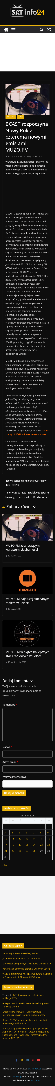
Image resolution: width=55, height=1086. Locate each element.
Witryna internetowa (14, 777)
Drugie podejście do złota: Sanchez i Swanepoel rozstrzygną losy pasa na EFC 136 (25, 1035)
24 (5, 850)
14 (34, 838)
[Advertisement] (27, 52)
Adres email (10, 762)
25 (13, 850)
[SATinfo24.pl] (6, 29)
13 (27, 838)
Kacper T (6, 1020)
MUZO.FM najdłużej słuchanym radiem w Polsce (27, 601)
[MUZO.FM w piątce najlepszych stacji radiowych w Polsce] (27, 622)
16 (48, 838)
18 (13, 844)
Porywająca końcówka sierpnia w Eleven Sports (26, 968)
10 (5, 838)
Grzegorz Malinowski (13, 1003)
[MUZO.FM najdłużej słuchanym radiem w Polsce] (27, 569)
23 (48, 844)
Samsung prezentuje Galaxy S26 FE (20, 953)
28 (34, 850)
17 (5, 844)
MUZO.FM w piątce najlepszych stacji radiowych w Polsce (28, 654)
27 (27, 850)
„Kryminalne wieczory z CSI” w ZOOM (21, 958)
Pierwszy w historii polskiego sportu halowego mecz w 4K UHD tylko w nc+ (27, 495)
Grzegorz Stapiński (34, 156)
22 (41, 844)
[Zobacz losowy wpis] (49, 29)
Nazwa (7, 747)
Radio (20, 117)
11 (13, 838)
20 (27, 844)
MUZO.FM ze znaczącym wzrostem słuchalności (23, 547)
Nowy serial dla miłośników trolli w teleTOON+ (26, 483)
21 (34, 844)
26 (20, 850)
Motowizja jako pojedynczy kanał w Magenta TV (26, 963)
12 (20, 838)
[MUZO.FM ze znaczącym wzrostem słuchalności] (27, 516)
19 (20, 844)
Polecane (11, 117)
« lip (4, 865)
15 (41, 838)
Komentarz (9, 704)
